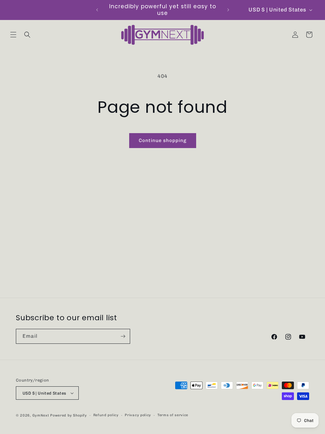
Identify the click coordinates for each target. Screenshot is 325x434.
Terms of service (172, 415)
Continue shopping (163, 140)
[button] (13, 35)
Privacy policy (138, 415)
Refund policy (106, 415)
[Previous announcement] (97, 10)
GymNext (40, 415)
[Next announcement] (228, 10)
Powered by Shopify (68, 415)
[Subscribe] (123, 336)
